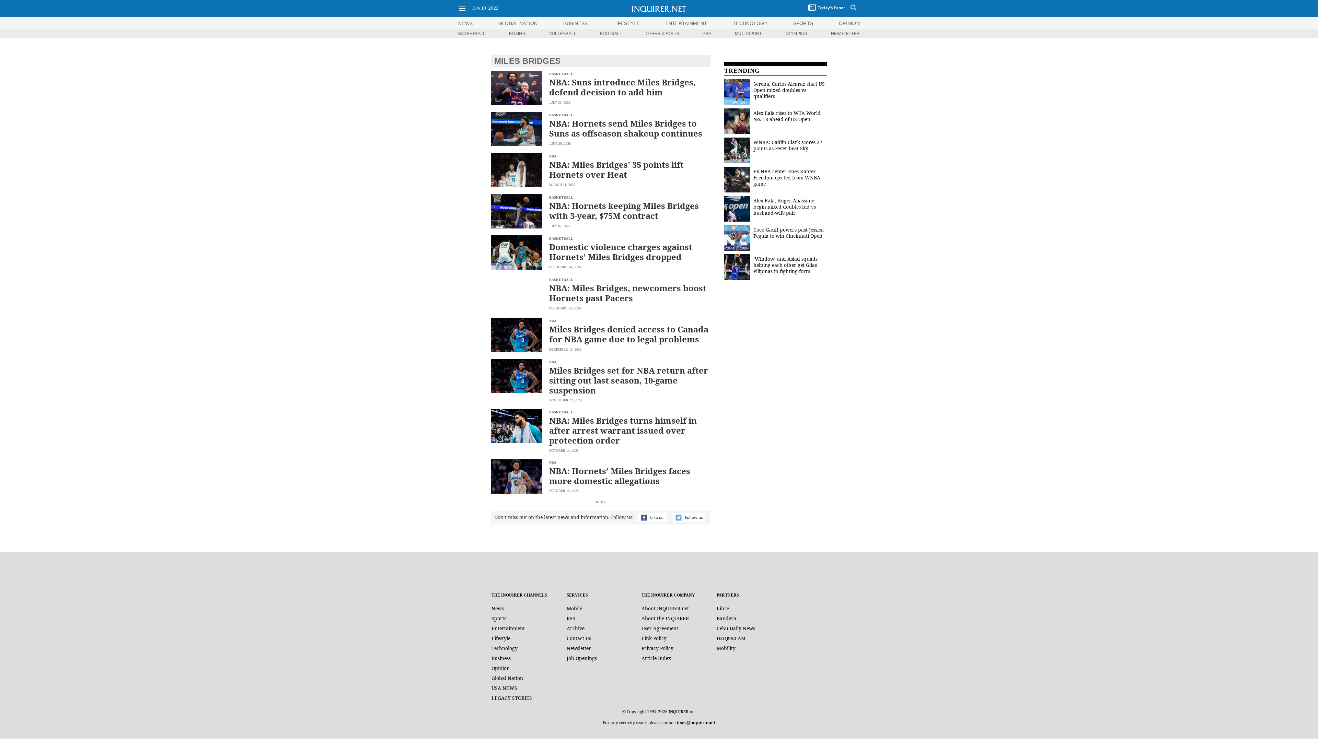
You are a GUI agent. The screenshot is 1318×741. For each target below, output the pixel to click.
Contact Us (579, 638)
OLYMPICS (796, 33)
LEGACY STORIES (512, 698)
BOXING (517, 33)
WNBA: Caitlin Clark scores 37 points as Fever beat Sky (787, 145)
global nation (518, 23)
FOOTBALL (611, 33)
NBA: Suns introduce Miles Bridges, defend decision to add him (622, 87)
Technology (505, 648)
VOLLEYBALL (562, 33)
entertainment (686, 23)
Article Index (656, 658)
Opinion (501, 668)
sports (803, 23)
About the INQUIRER (665, 618)
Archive (576, 628)
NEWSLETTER (845, 33)
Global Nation (507, 678)
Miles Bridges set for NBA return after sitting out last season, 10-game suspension (628, 380)
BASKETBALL (471, 33)
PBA (707, 33)
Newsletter (579, 648)
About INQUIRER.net (665, 608)
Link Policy (654, 638)
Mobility (726, 648)
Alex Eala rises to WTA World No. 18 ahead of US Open (787, 116)
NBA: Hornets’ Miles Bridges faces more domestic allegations (619, 475)
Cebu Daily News (736, 628)
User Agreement (659, 628)
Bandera (726, 618)
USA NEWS (504, 688)
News (465, 23)
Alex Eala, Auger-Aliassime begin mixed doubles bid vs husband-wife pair (784, 206)
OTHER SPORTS (662, 33)
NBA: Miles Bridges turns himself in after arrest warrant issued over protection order (623, 430)
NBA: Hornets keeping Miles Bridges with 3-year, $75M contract (624, 210)
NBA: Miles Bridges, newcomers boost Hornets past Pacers (627, 293)
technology (750, 23)
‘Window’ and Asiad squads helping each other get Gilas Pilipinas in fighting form (785, 265)
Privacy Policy (657, 648)
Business (501, 658)
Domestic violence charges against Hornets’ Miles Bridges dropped (620, 251)
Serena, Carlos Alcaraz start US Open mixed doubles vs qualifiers (789, 90)
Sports (499, 618)
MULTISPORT (748, 33)
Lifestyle (501, 638)
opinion (849, 23)
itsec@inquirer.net (696, 723)
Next (600, 502)
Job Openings (582, 658)
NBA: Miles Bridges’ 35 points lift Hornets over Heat (616, 169)
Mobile (574, 608)
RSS (571, 618)
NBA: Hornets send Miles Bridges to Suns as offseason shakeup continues (625, 128)
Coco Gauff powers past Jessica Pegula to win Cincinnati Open (788, 232)
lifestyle (626, 23)
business (575, 23)
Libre (723, 608)
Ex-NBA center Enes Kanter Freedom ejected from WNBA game (786, 177)
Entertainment (508, 628)
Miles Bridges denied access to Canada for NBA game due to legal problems (628, 334)
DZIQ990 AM (731, 638)
